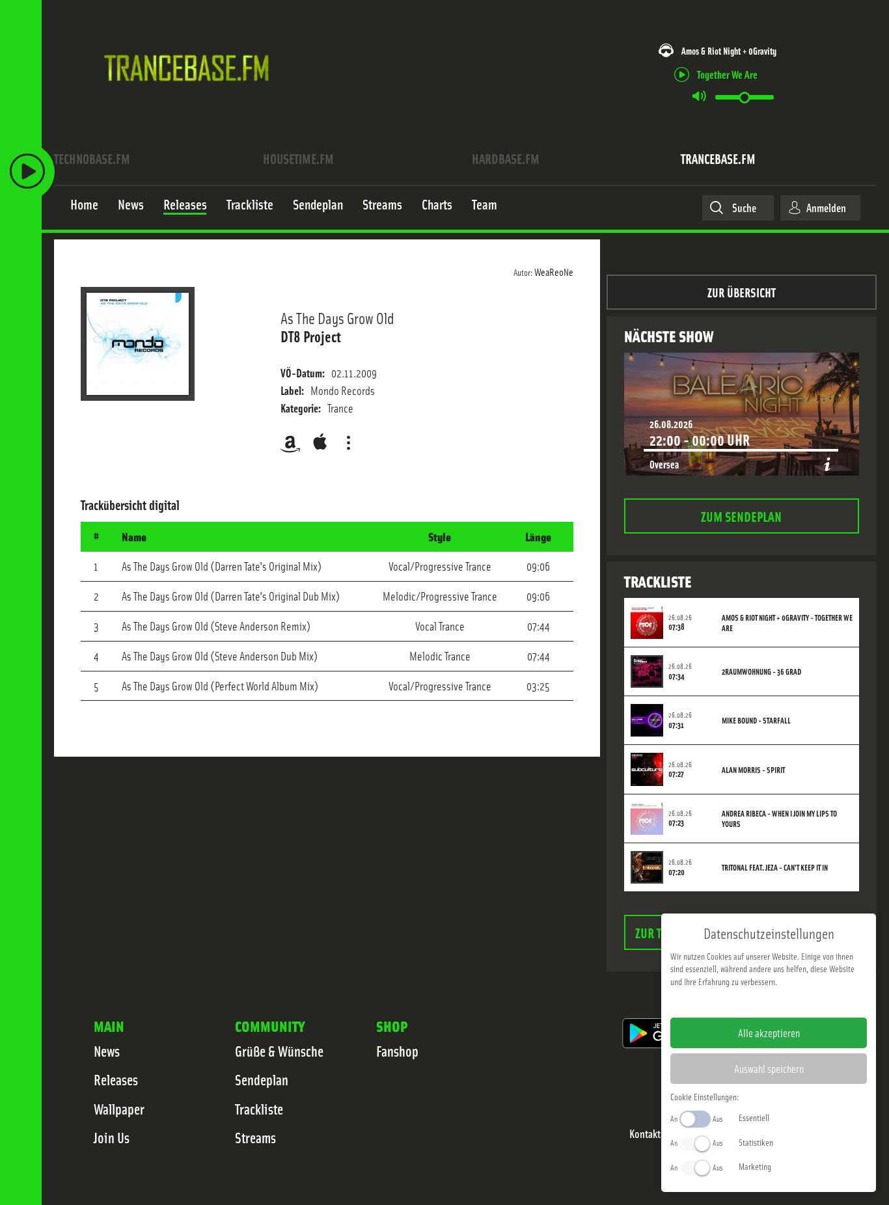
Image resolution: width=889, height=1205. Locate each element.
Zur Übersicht (741, 292)
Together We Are (727, 74)
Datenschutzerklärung (791, 1002)
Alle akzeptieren (769, 1032)
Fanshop (397, 1050)
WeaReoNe (553, 271)
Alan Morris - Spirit (753, 770)
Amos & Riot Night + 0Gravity (728, 50)
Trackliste (259, 1108)
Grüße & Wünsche (279, 1050)
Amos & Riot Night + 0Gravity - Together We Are (787, 622)
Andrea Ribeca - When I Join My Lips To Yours (779, 818)
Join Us (112, 1137)
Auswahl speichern (769, 1068)
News (107, 1050)
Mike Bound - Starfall (756, 720)
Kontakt (645, 1134)
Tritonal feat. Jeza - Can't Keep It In (775, 867)
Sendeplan (261, 1079)
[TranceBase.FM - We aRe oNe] (191, 99)
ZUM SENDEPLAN (741, 515)
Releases (116, 1079)
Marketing (755, 1166)
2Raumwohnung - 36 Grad (761, 671)
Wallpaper (119, 1108)
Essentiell (754, 1117)
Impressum (728, 1002)
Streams (255, 1137)
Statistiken (756, 1142)
